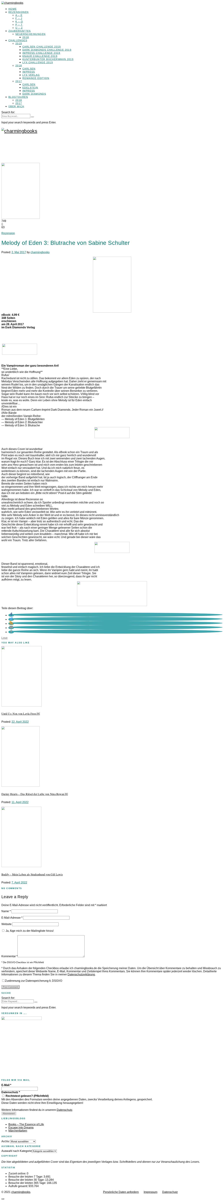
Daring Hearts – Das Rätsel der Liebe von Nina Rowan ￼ (34, 794)
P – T (19, 24)
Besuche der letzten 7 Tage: (26, 1176)
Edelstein (30, 87)
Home (12, 9)
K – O (19, 21)
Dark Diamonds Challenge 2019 (46, 49)
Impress (28, 71)
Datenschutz (10, 1092)
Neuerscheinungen (30, 34)
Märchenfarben (17, 1130)
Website (6, 924)
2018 (25, 37)
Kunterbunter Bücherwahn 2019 (48, 59)
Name (6, 911)
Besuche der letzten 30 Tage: (26, 1179)
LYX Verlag (31, 75)
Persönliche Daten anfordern (121, 1192)
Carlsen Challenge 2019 (41, 46)
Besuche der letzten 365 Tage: (27, 1182)
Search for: (8, 112)
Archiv (5, 1141)
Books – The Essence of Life (26, 1124)
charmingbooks (40, 252)
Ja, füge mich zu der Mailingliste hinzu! (29, 930)
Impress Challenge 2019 (41, 53)
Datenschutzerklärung (81, 974)
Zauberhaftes (19, 31)
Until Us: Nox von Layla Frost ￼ (20, 713)
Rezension (8, 233)
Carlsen (29, 68)
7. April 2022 (19, 882)
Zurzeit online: (17, 1173)
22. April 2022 (20, 721)
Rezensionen (18, 12)
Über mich (16, 106)
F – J (18, 18)
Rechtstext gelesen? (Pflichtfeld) (27, 1095)
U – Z (19, 27)
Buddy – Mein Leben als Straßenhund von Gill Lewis (32, 874)
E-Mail (6, 1085)
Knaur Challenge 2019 (39, 56)
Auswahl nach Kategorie (16, 1150)
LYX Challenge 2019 (37, 62)
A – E (18, 15)
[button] (11, 615)
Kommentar (9, 956)
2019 (18, 43)
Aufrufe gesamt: (18, 1186)
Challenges (17, 40)
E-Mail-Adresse (11, 917)
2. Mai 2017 (19, 252)
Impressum (150, 1192)
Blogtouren (18, 97)
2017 (18, 81)
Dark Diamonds (34, 93)
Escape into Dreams (21, 1127)
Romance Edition (35, 78)
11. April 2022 (20, 802)
